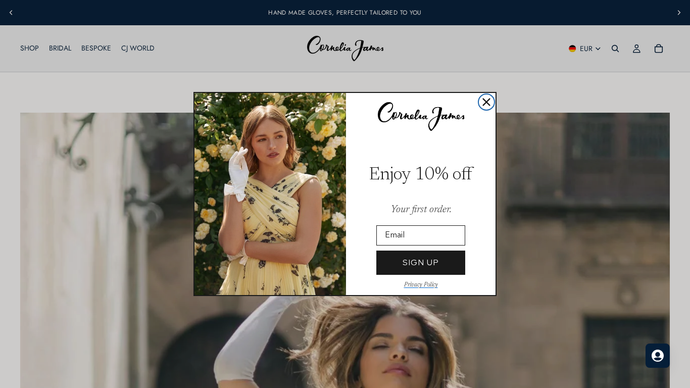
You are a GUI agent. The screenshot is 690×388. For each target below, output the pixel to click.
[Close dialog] (486, 102)
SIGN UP (421, 262)
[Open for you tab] (658, 356)
